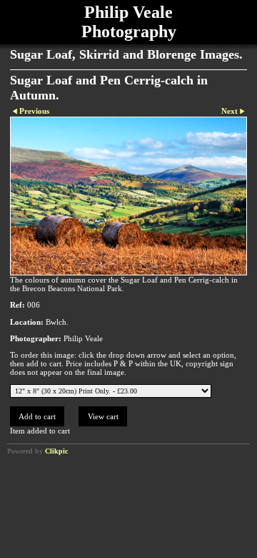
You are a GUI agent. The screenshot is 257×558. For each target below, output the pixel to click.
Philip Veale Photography (128, 22)
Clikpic (56, 451)
